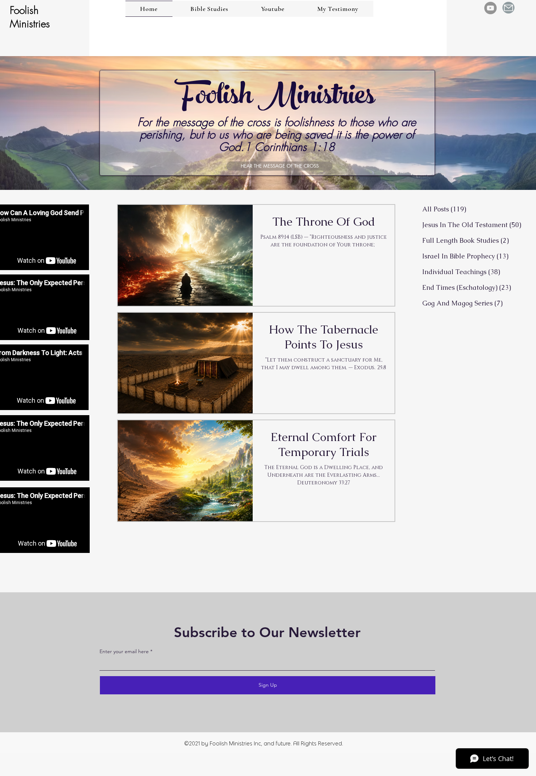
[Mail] (508, 7)
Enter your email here (124, 651)
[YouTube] (490, 8)
